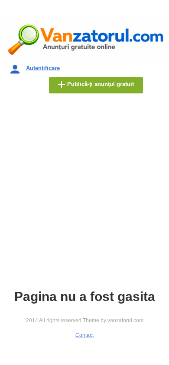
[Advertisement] (84, 195)
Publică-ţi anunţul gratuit (100, 84)
